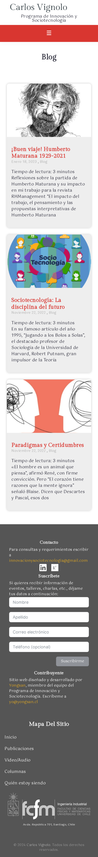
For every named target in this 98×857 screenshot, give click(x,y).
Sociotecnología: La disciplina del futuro (38, 303)
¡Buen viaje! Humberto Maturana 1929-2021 (40, 152)
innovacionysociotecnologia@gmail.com (48, 561)
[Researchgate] (55, 568)
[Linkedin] (43, 568)
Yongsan (17, 685)
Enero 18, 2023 (24, 162)
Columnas (15, 771)
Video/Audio (18, 760)
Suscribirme (72, 661)
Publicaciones (19, 748)
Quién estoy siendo (25, 783)
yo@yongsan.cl (23, 702)
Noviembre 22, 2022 (28, 313)
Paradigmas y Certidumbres (47, 445)
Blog (44, 162)
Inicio (10, 737)
